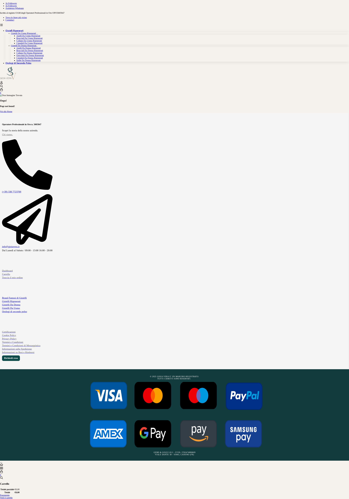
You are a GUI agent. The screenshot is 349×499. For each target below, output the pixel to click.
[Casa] (174, 465)
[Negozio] (174, 468)
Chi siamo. (7, 134)
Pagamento (5, 495)
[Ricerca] (174, 86)
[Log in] (1, 83)
